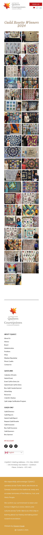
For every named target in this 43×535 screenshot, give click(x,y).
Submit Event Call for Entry (13, 385)
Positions (7, 351)
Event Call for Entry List (11, 381)
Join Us (35, 4)
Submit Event (8, 378)
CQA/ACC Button (10, 398)
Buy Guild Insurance (10, 428)
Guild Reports (8, 415)
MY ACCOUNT (9, 441)
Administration (9, 348)
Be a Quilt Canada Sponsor (13, 388)
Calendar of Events (10, 375)
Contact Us (7, 365)
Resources (7, 395)
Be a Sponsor (8, 434)
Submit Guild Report (10, 418)
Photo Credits (8, 361)
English (11, 452)
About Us (7, 338)
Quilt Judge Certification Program (15, 401)
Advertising (8, 391)
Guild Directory (9, 411)
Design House (18, 526)
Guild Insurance (9, 425)
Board (6, 345)
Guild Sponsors (9, 431)
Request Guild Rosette (11, 421)
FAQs (6, 355)
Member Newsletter (10, 358)
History (6, 341)
